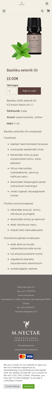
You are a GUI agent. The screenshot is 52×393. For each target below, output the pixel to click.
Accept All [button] (28, 386)
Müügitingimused (26, 345)
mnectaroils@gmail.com (26, 311)
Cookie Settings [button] (12, 386)
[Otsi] (42, 11)
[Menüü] (4, 11)
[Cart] (48, 11)
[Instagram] (46, 3)
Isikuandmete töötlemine (26, 349)
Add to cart (29, 90)
